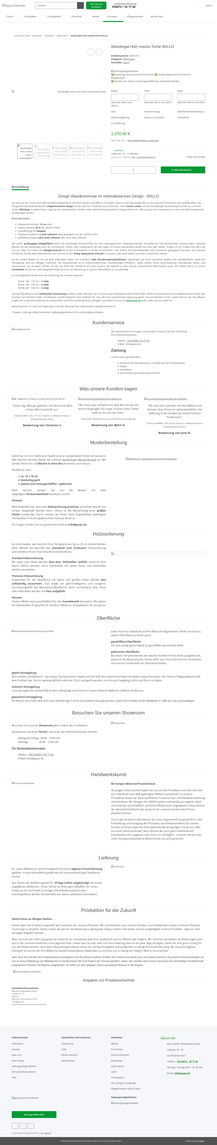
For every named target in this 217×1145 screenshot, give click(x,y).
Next (104, 151)
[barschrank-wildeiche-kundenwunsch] (100, 398)
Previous (14, 151)
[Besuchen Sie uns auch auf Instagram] (30, 1126)
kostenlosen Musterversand (79, 459)
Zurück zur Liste (21, 35)
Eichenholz (117, 1049)
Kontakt (16, 1049)
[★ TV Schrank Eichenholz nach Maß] (165, 398)
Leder (114, 1071)
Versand (47, 1133)
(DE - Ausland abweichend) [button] (144, 157)
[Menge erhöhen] (152, 170)
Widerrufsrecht (69, 1054)
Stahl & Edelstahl (120, 1054)
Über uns (17, 1054)
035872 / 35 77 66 (124, 6)
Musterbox (116, 1060)
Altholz (114, 1043)
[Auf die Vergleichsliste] (91, 51)
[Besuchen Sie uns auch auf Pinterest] (23, 1126)
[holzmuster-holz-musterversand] (151, 455)
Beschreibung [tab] (20, 187)
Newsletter (17, 1043)
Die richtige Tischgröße (123, 1083)
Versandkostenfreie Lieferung (143, 140)
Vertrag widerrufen (34, 1114)
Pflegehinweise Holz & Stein (125, 1088)
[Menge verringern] (114, 170)
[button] (189, 5)
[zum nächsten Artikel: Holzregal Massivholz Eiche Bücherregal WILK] (195, 35)
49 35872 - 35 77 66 (188, 1061)
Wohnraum (129, 59)
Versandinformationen (24, 1071)
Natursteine (117, 1066)
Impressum (67, 1043)
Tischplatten (117, 1077)
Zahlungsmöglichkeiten (24, 1066)
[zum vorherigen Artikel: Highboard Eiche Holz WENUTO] (201, 35)
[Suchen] (80, 5)
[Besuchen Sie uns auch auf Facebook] (15, 1126)
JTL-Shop (200, 1141)
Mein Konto (18, 1060)
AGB (63, 1049)
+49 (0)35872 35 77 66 (138, 340)
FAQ (14, 1077)
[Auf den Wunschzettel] (99, 51)
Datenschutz (68, 1060)
